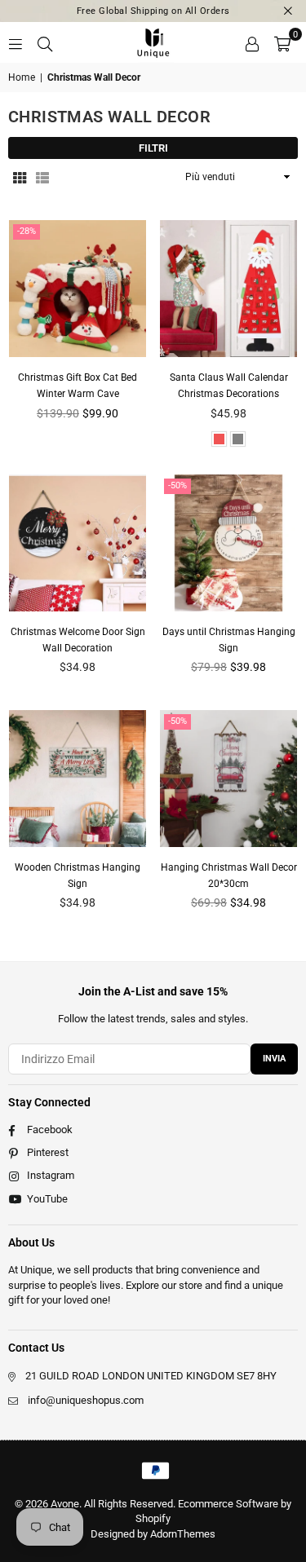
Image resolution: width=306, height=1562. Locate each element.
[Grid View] (19, 177)
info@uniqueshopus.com (86, 1400)
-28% (26, 231)
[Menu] (15, 42)
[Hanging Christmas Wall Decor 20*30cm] (228, 778)
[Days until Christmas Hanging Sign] (228, 542)
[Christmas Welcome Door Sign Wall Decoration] (77, 542)
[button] (282, 42)
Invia (274, 1058)
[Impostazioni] (252, 42)
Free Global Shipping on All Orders (153, 11)
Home (21, 77)
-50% (177, 485)
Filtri (153, 148)
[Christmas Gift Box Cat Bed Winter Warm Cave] (77, 288)
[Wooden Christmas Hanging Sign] (77, 778)
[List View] (42, 177)
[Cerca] (45, 42)
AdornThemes (182, 1534)
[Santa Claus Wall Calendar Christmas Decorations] (228, 288)
